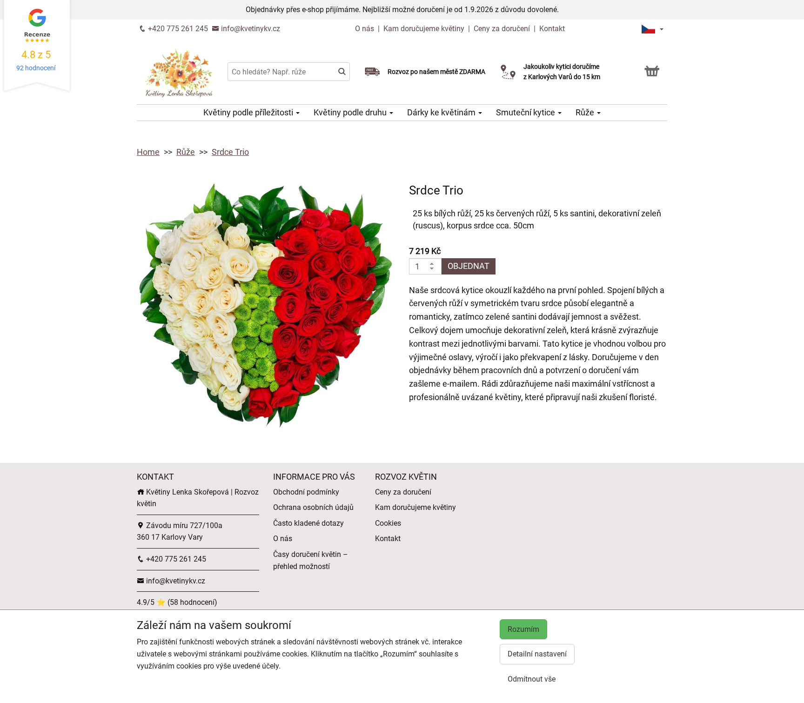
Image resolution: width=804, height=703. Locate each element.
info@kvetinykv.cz (249, 28)
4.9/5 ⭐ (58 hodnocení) (177, 602)
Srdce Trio (230, 152)
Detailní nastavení (537, 653)
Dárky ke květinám (442, 112)
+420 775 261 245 (177, 28)
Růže (586, 112)
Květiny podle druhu (351, 112)
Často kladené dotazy (308, 523)
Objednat (468, 266)
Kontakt (552, 28)
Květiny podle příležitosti (249, 112)
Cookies (388, 523)
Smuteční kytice (526, 112)
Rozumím (523, 629)
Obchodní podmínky (306, 492)
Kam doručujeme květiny (423, 28)
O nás (365, 28)
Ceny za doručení (502, 28)
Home (148, 152)
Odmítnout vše (532, 679)
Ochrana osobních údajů (313, 507)
